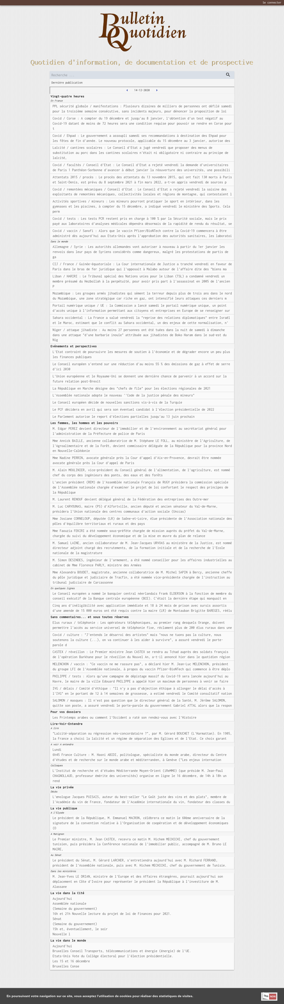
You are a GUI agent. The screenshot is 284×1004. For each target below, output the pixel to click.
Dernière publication (67, 82)
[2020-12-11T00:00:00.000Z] (127, 90)
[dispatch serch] (228, 74)
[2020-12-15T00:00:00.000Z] (157, 90)
